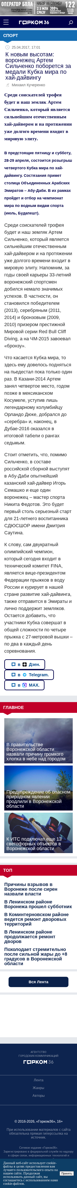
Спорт (10, 35)
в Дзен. (29, 664)
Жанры (38, 1088)
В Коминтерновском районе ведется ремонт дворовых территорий (36, 919)
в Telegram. (33, 674)
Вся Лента (38, 982)
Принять (66, 1173)
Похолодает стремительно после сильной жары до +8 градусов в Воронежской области (35, 956)
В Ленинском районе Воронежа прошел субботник (38, 904)
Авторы (39, 1095)
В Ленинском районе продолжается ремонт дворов (29, 937)
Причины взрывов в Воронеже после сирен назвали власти (30, 889)
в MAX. (29, 685)
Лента (38, 1080)
